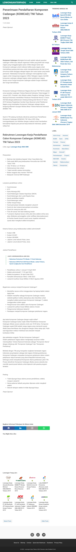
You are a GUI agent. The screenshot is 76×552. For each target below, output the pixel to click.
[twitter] (20, 428)
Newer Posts (7, 521)
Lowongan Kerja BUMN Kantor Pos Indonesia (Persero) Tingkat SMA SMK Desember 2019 (62, 120)
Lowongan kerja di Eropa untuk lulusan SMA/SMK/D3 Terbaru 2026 (62, 27)
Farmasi (55, 142)
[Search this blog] (72, 2)
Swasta (63, 159)
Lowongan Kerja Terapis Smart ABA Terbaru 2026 (66, 50)
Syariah (55, 162)
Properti (66, 155)
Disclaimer (50, 542)
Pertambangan (57, 155)
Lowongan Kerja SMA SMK (20, 147)
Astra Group (56, 135)
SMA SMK (53, 2)
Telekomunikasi (64, 162)
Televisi (55, 165)
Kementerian (57, 145)
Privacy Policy (58, 542)
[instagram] (32, 535)
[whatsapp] (44, 428)
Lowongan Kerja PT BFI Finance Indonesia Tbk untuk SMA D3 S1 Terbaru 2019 (62, 95)
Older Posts (45, 521)
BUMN (38, 2)
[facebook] (9, 428)
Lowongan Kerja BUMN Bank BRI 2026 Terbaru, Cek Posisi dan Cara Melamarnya (62, 61)
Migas (55, 152)
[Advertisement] (26, 44)
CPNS (45, 2)
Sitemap (22, 542)
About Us (16, 542)
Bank (60, 139)
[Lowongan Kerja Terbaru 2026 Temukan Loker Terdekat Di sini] (14, 2)
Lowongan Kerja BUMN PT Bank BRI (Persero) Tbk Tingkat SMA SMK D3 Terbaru (62, 40)
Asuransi (65, 135)
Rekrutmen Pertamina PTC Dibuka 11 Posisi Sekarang (25, 259)
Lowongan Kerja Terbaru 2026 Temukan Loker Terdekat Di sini (40, 549)
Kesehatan (66, 145)
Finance (62, 142)
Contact (29, 542)
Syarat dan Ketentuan (39, 542)
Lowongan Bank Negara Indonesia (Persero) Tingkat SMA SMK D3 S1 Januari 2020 (62, 107)
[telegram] (32, 428)
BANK (31, 2)
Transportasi (63, 165)
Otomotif (61, 152)
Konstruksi (56, 148)
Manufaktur (65, 148)
